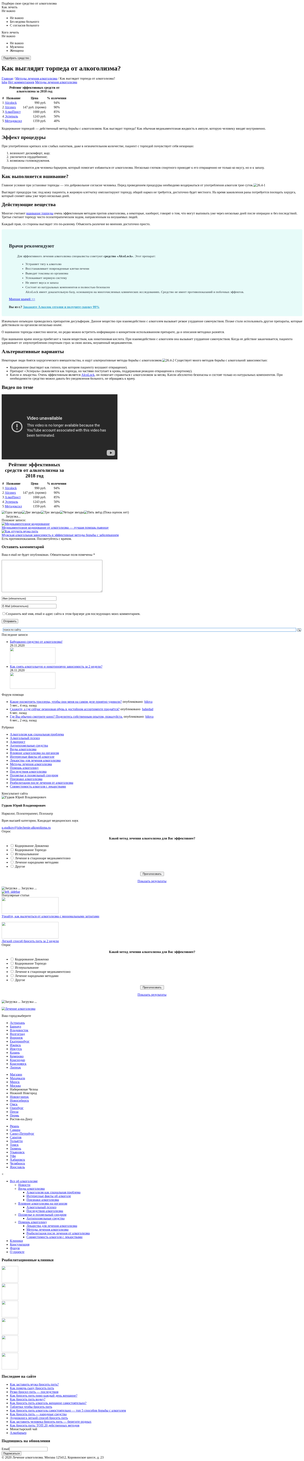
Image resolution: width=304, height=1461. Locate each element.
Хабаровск (17, 1159)
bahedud (147, 709)
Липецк (15, 1067)
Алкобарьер (18, 1433)
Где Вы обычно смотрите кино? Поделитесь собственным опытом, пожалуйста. (66, 716)
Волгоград (17, 1034)
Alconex (10, 107)
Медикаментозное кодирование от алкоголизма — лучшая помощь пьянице (55, 527)
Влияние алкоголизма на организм (34, 753)
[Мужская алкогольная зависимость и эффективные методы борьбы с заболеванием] (20, 531)
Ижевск (15, 1045)
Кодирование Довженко (32, 846)
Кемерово (17, 1056)
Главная (7, 78)
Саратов (16, 1137)
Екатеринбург (20, 1041)
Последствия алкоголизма (28, 771)
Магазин (16, 1074)
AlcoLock (88, 375)
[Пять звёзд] (93, 512)
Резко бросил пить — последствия (34, 1392)
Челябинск (17, 1163)
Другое (20, 866)
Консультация (19, 1244)
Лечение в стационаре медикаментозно (43, 858)
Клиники (16, 1240)
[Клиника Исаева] (10, 1351)
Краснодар (17, 1060)
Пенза (14, 1111)
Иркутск (16, 1049)
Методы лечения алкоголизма (36, 78)
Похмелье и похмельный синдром (34, 775)
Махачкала (17, 1078)
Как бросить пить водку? (27, 1399)
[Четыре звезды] (72, 512)
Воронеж (16, 1037)
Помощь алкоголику (24, 768)
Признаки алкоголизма (26, 779)
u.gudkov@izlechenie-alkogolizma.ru (26, 827)
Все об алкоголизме (24, 1181)
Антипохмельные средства (29, 745)
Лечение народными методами (37, 862)
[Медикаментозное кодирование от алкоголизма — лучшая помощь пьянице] (26, 524)
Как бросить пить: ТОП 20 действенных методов (44, 1425)
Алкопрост (17, 742)
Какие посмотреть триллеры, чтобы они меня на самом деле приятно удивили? (66, 701)
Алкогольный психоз (25, 738)
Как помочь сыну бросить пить (32, 1388)
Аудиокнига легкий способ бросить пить (39, 1418)
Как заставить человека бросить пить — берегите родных (50, 1421)
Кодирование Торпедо (30, 850)
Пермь (14, 1115)
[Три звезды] (50, 512)
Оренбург (17, 1108)
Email (5, 1449)
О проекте (17, 1252)
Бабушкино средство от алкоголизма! (36, 641)
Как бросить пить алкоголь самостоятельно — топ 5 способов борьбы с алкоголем (68, 1410)
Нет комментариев (21, 82)
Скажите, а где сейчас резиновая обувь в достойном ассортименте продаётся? (65, 709)
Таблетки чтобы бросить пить (31, 1406)
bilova (148, 701)
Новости (24, 1185)
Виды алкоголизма (23, 749)
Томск (14, 1145)
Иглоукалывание (27, 854)
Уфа (13, 1156)
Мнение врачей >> (22, 299)
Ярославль (17, 1167)
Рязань (14, 1126)
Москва (15, 1085)
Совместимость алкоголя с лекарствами (38, 786)
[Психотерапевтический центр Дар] (10, 1333)
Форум (15, 1248)
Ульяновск (17, 1152)
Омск (14, 1104)
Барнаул (15, 1026)
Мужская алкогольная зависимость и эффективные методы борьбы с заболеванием (60, 535)
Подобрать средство (16, 58)
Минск (15, 1082)
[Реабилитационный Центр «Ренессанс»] (10, 1368)
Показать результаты (152, 881)
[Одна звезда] (12, 512)
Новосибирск (19, 1100)
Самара (15, 1130)
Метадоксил (13, 121)
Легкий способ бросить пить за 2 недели (30, 941)
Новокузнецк (19, 1097)
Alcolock (11, 102)
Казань (15, 1052)
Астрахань (17, 1023)
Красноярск (18, 1063)
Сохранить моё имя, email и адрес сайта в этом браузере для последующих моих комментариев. (73, 614)
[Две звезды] (31, 512)
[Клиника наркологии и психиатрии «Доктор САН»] (10, 1281)
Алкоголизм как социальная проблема (37, 734)
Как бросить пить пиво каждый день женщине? (43, 1395)
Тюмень (15, 1148)
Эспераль (11, 116)
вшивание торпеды (39, 213)
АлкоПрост (13, 112)
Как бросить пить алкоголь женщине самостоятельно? (48, 1403)
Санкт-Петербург (22, 1133)
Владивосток (19, 1030)
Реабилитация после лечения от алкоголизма (41, 782)
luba (4, 82)
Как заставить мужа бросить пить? (34, 1384)
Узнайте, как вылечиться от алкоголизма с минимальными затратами (50, 916)
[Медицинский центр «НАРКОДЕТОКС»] (10, 1299)
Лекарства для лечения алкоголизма (35, 760)
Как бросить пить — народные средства (38, 1414)
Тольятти (16, 1141)
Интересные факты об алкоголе (32, 756)
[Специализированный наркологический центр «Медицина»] (10, 1316)
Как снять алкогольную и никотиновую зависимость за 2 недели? (56, 666)
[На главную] (18, 1008)
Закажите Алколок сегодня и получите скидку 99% (61, 307)
